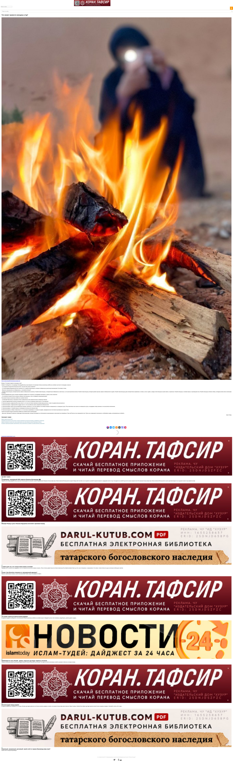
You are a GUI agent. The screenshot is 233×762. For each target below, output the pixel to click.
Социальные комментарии (8, 436)
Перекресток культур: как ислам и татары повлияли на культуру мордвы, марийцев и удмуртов (23, 420)
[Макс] (122, 427)
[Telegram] (113, 427)
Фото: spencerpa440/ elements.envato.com (11, 380)
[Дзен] (119, 427)
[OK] (116, 427)
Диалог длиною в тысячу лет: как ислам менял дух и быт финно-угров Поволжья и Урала (21, 422)
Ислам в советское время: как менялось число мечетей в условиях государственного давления (23, 423)
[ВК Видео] (125, 427)
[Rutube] (108, 427)
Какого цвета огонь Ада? (7, 419)
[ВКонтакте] (111, 427)
